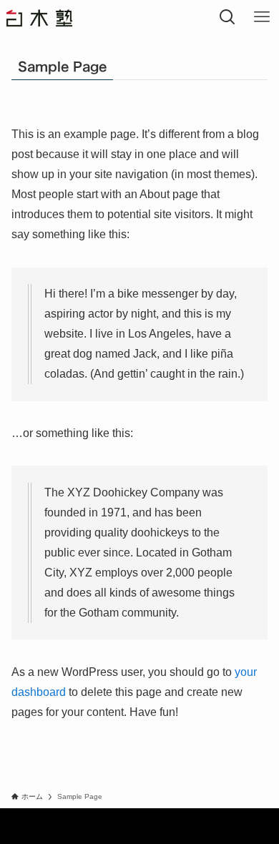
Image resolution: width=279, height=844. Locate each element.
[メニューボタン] (262, 17)
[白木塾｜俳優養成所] (50, 17)
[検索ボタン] (227, 17)
